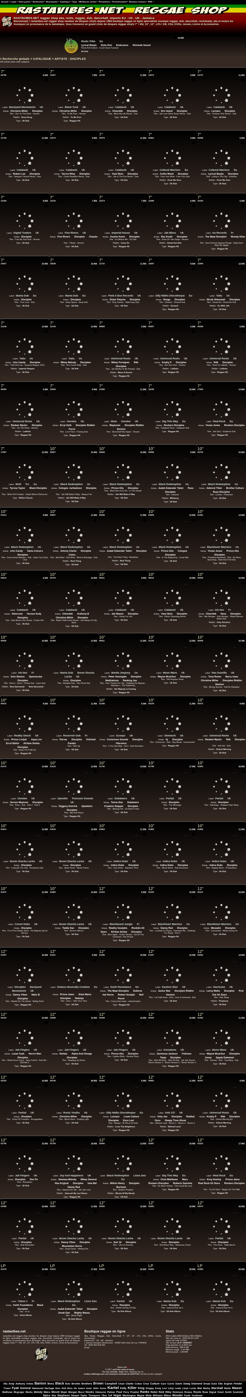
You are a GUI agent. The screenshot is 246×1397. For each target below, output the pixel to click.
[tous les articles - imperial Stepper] (36, 367)
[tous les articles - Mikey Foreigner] (131, 361)
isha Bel (92, 1183)
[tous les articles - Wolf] (23, 483)
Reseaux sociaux (137, 2)
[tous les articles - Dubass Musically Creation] (91, 986)
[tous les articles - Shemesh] (177, 734)
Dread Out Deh (174, 243)
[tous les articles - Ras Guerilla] (228, 672)
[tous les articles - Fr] (103, 40)
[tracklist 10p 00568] (185, 457)
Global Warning (223, 749)
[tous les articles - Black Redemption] (84, 483)
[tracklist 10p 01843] (87, 834)
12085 (151, 201)
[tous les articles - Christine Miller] (30, 110)
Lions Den (139, 1175)
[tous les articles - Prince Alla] (125, 487)
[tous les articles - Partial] (176, 797)
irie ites (219, 609)
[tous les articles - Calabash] (128, 106)
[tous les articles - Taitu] (224, 294)
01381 (200, 515)
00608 (102, 452)
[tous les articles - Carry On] (131, 242)
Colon (72, 554)
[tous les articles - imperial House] (132, 232)
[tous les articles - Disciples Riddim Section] (127, 428)
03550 (102, 1206)
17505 (200, 389)
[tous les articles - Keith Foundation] (34, 1304)
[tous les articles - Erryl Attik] (73, 424)
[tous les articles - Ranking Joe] (139, 679)
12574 (53, 138)
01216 (53, 766)
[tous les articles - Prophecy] (230, 1000)
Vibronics (121, 743)
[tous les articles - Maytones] (122, 424)
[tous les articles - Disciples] (44, 110)
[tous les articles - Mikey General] (52, 1182)
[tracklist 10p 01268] (136, 708)
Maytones (114, 425)
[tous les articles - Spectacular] (44, 675)
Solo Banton (18, 676)
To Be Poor (76, 117)
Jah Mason (117, 613)
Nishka (63, 1053)
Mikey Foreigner (120, 362)
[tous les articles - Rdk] (140, 361)
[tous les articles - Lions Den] (119, 1178)
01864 (102, 829)
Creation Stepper (113, 806)
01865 (151, 829)
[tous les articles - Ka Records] (228, 232)
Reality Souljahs (118, 928)
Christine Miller (19, 111)
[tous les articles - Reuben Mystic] (29, 424)
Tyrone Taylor (17, 488)
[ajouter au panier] (175, 37)
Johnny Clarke (68, 551)
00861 (151, 138)
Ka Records (219, 232)
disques (112, 24)
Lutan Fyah (18, 1053)
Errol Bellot (12, 743)
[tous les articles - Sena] (228, 613)
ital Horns (108, 994)
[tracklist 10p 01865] (185, 834)
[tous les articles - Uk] (45, 106)
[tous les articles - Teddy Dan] (76, 927)
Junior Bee (164, 990)
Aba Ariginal (62, 1183)
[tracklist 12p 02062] (234, 959)
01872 (3, 892)
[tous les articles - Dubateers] (129, 797)
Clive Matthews (169, 1179)
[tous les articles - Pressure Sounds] (95, 797)
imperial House (120, 232)
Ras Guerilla (219, 672)
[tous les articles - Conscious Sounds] (130, 738)
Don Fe (34, 1179)
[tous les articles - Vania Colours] (45, 550)
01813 (3, 829)
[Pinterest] (243, 1364)
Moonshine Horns (72, 1246)
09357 (151, 326)
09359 (3, 389)
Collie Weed (167, 173)
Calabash (120, 107)
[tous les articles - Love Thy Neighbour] (137, 1125)
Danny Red (167, 928)
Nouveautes (52, 2)
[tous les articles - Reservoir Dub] (82, 734)
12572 (151, 75)
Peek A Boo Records (120, 295)
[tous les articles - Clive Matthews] (180, 1178)
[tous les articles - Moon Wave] (179, 672)
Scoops (120, 735)
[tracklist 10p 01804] (234, 771)
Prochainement (119, 2)
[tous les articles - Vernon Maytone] (30, 801)
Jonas (208, 1057)
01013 (3, 515)
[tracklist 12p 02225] (38, 1085)
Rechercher (38, 2)
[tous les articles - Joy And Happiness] (85, 1174)
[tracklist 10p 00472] (234, 708)
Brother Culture (235, 488)
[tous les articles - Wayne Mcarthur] (178, 675)
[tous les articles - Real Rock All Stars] (222, 1182)
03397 (53, 1206)
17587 (3, 452)
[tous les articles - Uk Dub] (31, 119)
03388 (3, 1206)
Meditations (112, 680)
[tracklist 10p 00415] (38, 708)
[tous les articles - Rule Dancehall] (45, 685)
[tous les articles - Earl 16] (123, 1241)
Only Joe (162, 1116)
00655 (151, 515)
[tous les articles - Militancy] (181, 497)
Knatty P (167, 362)
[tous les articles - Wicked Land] (182, 1125)
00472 (200, 703)
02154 (3, 1018)
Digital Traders (22, 232)
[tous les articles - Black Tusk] (80, 106)
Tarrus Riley (68, 173)
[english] (10, 31)
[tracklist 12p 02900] (136, 1148)
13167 (53, 75)
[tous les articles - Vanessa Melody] (78, 1178)
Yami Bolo (117, 173)
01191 (53, 955)
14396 (102, 389)
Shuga (166, 299)
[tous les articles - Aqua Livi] (43, 738)
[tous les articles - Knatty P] (173, 361)
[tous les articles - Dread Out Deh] (183, 242)
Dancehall (116, 1336)
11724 (102, 263)
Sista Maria (84, 994)
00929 (200, 578)
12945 (200, 263)
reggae (80, 18)
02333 (151, 892)
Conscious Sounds (117, 739)
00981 (151, 1080)
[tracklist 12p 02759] (87, 1148)
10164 (200, 201)
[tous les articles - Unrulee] (78, 420)
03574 (200, 1206)
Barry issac (231, 676)
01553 (53, 703)
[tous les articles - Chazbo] (73, 239)
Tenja (163, 1057)
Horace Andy (34, 613)
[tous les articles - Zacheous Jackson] (179, 1052)
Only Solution (223, 622)
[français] (3, 31)
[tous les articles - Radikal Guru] (162, 1119)
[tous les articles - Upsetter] (69, 797)
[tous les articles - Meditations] (120, 679)
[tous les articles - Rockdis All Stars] (108, 931)
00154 (151, 703)
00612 (151, 578)
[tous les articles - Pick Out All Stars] (228, 993)
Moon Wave (170, 672)
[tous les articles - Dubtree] (144, 990)
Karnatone (170, 1049)
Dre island (167, 111)
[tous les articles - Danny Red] (175, 927)
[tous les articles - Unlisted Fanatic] (78, 742)
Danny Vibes (20, 994)
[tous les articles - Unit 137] (177, 1111)
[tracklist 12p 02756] (38, 1148)
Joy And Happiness (71, 1175)
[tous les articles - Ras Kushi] (174, 235)
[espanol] (6, 31)
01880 (53, 892)
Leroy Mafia (213, 990)
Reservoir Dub (72, 735)
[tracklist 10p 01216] (87, 771)
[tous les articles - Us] (231, 294)
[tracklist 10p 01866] (234, 834)
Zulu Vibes (87, 41)
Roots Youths (71, 1112)
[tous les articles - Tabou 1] (29, 1300)
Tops (74, 2)
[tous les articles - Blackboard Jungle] (134, 923)
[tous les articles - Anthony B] (91, 613)
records (113, 1372)
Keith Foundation (23, 1305)
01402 (200, 1018)
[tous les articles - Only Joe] (169, 1115)
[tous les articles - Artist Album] (33, 1314)
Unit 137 (170, 1112)
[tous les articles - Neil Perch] (126, 997)
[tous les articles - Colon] (77, 554)
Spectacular (35, 676)
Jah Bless (170, 232)
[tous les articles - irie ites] (226, 609)
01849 (102, 1018)
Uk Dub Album (75, 1319)
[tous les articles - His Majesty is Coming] (138, 688)
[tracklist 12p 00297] (234, 1085)
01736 (102, 766)
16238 (151, 389)
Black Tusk (71, 107)
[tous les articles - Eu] (190, 169)
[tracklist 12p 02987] (185, 1148)
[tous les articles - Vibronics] (128, 742)
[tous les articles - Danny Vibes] (29, 993)
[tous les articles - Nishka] (69, 1052)
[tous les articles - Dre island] (174, 110)
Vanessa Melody (67, 1179)
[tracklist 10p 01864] (136, 834)
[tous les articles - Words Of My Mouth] (137, 1192)
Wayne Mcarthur (167, 676)
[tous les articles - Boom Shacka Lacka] (73, 675)
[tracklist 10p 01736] (136, 771)
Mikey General (89, 1179)
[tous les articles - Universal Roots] (132, 357)
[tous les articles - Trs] (31, 483)
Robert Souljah (126, 994)
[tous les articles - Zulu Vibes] (96, 40)
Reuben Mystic (19, 425)
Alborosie (17, 613)
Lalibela (174, 368)
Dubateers (120, 798)
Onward (174, 306)
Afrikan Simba (31, 743)
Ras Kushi (167, 236)
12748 (3, 138)
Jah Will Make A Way (76, 498)
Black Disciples (38, 488)
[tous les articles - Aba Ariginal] (70, 1182)
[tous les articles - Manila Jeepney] (132, 672)
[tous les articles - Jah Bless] (178, 232)
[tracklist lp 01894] (185, 1274)
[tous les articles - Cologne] (189, 550)
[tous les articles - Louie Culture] (141, 1115)
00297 (200, 1080)
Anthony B (83, 613)
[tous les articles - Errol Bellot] (21, 742)
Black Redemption (71, 484)
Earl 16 (117, 1242)
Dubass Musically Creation (73, 987)
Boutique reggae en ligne (104, 1331)
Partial (170, 798)
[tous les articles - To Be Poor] (83, 116)
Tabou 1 (22, 1301)
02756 (3, 1143)
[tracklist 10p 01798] (185, 771)
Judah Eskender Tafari (171, 488)
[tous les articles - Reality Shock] (32, 734)
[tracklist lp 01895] (234, 1274)
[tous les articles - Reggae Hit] (94, 50)
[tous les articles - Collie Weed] (175, 173)
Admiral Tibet (214, 488)
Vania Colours (35, 551)
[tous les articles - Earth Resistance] (133, 986)
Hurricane (219, 987)
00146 (53, 1080)
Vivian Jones (213, 425)
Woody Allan (238, 236)
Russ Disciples (221, 492)
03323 (200, 1143)
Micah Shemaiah (216, 299)
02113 (200, 892)
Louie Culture (131, 1116)
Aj (167, 739)
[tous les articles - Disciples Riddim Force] (77, 428)
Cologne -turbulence (70, 488)
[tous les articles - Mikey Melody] (78, 361)
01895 (200, 1269)
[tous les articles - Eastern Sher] (180, 986)
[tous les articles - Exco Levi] (136, 1119)
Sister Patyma (117, 299)
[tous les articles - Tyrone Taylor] (27, 487)
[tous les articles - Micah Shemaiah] (227, 298)
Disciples (37, 111)
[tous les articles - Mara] (189, 1178)
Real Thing (76, 561)
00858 (200, 138)
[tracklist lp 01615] (87, 1274)
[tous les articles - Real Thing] (83, 560)
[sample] (171, 37)
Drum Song (26, 117)
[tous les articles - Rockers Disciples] (186, 424)
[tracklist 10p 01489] (87, 645)
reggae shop (49, 18)
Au (35, 484)
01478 (3, 1269)
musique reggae (168, 21)
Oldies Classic (26, 498)
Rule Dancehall (36, 686)
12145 (53, 326)
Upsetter (62, 798)
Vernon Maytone (19, 802)
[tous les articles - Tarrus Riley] (77, 173)
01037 (151, 955)
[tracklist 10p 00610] (38, 582)
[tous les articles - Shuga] (172, 298)
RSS (150, 2)
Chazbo (93, 236)
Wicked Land (174, 1126)
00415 (3, 703)
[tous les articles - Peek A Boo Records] (135, 294)
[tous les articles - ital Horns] (115, 993)
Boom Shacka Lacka (22, 861)
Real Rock (219, 421)
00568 (151, 452)
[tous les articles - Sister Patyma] (127, 298)
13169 (3, 201)
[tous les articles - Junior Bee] (172, 990)
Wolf (18, 484)
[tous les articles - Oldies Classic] (34, 497)
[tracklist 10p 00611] (136, 582)
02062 (200, 955)
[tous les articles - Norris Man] (43, 1052)
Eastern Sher (170, 987)
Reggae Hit (86, 51)
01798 (151, 766)
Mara (185, 1179)
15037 (3, 263)
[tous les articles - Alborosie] (24, 613)
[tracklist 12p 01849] (136, 1022)
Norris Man (35, 1053)
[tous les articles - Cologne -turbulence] (83, 487)
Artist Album (26, 1315)
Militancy (174, 498)
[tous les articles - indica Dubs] (130, 860)
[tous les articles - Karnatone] (178, 1049)
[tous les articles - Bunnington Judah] (104, 44)
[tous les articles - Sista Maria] (93, 993)
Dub (108, 1336)
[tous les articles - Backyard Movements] (37, 106)
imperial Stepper (27, 368)
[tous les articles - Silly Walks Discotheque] (186, 294)
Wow (114, 421)
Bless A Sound (125, 372)
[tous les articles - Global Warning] (233, 748)
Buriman (121, 1187)
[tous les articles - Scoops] (127, 734)
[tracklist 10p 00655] (185, 520)
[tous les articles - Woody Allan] (221, 239)
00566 (102, 515)
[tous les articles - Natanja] (85, 997)
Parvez (63, 739)
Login (13, 2)
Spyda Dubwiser (225, 1057)
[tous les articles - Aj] (170, 738)
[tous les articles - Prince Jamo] (76, 993)
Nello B (35, 994)
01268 (102, 703)
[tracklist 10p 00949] (234, 645)
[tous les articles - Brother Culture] (210, 491)
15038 (53, 263)
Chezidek (117, 111)
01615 (53, 1269)
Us (228, 295)
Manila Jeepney (120, 672)
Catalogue (65, 2)
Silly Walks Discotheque (170, 295)
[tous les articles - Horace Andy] (43, 613)
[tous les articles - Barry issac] (240, 675)
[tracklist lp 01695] (136, 1274)
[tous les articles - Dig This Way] (180, 420)
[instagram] (235, 1364)
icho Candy (19, 362)
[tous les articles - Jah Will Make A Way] (87, 497)
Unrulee (71, 421)
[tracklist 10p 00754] (87, 582)
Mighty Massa (82, 1312)
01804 (200, 766)
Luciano (215, 111)
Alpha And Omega (81, 1053)
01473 (3, 766)
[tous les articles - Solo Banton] (26, 675)
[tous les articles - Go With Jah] (231, 304)
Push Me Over (174, 180)
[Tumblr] (239, 1364)
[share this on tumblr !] (46, 84)
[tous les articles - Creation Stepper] (125, 805)
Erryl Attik (65, 425)
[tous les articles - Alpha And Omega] (94, 1052)
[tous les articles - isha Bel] (65, 1186)
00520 (151, 1018)
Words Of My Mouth (125, 1193)
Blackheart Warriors (219, 547)
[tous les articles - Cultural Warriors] (182, 169)
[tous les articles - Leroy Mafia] (222, 990)
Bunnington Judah (91, 45)
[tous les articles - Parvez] (69, 738)
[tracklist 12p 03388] (38, 1211)
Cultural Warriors (170, 169)
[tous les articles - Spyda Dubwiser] (236, 1056)
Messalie (216, 928)
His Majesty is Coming (125, 689)
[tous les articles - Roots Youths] (81, 1111)
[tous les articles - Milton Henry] (126, 1182)
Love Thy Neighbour (125, 1126)
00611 (102, 578)
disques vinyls (88, 21)
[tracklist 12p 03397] (87, 1211)
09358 (200, 326)
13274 (102, 201)
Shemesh (170, 735)
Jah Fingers (22, 1049)
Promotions (104, 2)
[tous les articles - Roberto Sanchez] (194, 1182)
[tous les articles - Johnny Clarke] (78, 550)
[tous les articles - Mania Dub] (30, 294)
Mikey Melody (68, 362)
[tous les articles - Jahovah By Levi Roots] (89, 1192)
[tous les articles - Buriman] (128, 1186)
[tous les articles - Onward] (180, 304)
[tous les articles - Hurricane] (227, 986)
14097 (151, 263)
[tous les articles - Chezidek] (124, 110)
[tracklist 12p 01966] (87, 1022)
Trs (27, 484)
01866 (200, 829)
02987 (151, 1143)
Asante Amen (117, 236)
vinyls (130, 24)
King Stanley (214, 1179)
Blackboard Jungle (121, 924)
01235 (151, 641)
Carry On (125, 243)
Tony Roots (214, 676)
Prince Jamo (67, 994)
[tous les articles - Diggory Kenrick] (79, 805)
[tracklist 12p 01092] (136, 1085)
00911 (102, 641)
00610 (3, 578)
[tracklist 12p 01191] (87, 959)
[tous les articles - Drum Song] (34, 116)
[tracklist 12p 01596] (136, 959)
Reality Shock (22, 735)
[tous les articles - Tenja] (168, 1056)
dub (89, 18)
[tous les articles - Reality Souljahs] (129, 927)
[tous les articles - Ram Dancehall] (26, 685)
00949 (200, 641)
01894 (151, 1269)
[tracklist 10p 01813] (38, 834)
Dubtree (137, 990)
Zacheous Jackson (167, 1053)
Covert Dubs (22, 924)
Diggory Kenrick (68, 806)
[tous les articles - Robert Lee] (27, 173)
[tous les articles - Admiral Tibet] (224, 487)
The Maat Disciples (215, 236)
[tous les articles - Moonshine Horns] (84, 1245)
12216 (53, 201)
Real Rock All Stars (209, 1183)
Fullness (186, 1053)
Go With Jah (223, 306)
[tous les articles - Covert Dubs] (32, 923)
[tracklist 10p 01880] (87, 897)
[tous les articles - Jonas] (213, 1056)
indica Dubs (120, 861)
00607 (53, 452)
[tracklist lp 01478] (38, 1274)
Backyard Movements (22, 107)
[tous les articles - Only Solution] (232, 621)
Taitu (219, 295)
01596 (102, 955)
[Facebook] (228, 1364)
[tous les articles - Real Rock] (227, 420)
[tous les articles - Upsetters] (94, 805)
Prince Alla (117, 488)
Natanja (79, 998)
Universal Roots (120, 358)
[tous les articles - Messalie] (223, 927)
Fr (99, 41)
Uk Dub (25, 121)
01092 (102, 1080)
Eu (186, 169)
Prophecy (223, 1001)
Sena (223, 613)
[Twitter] (232, 1364)
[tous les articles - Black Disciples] (24, 491)
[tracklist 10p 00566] (136, 520)
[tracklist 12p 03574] (234, 1211)
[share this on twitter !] (37, 84)
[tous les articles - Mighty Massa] (91, 1312)
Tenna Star (117, 802)
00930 (3, 641)
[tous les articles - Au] (38, 483)
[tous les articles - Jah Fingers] (31, 1049)
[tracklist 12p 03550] (136, 1211)
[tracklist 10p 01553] (87, 708)
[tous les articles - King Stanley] (223, 1178)
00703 (200, 452)
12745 (102, 75)
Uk (41, 107)
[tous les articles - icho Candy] (27, 361)
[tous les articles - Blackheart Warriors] (233, 546)
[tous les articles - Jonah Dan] (72, 1312)
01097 (3, 955)
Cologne (182, 551)
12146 (3, 326)
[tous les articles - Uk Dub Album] (84, 1318)
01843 (53, 829)
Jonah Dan (64, 1312)
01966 (53, 1018)
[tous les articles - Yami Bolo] (125, 173)
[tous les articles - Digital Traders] (33, 232)
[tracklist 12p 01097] (38, 959)
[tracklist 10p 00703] (234, 457)
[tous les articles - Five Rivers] (80, 232)
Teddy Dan (68, 928)
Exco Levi (128, 1120)
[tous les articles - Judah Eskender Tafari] (185, 487)
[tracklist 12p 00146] (87, 1085)
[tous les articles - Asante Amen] (127, 235)
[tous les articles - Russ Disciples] (177, 491)
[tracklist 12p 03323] (234, 1148)
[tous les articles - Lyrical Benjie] (225, 173)
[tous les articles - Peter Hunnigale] (128, 675)
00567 (53, 515)
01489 (53, 641)
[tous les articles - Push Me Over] (183, 179)
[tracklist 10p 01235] (185, 645)
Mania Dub (22, 295)
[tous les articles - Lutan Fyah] (26, 1052)
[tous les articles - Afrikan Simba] (41, 742)
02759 (53, 1143)
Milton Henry (117, 1183)
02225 (3, 1080)
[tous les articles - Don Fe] (39, 1178)
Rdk (136, 362)
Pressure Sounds (82, 798)
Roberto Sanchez (182, 1183)
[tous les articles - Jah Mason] (125, 613)
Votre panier (24, 2)
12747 (200, 75)
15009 (53, 389)
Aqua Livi (36, 739)
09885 (102, 326)
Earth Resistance (120, 987)
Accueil (4, 2)
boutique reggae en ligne (128, 21)
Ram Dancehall (17, 686)
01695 (102, 1269)
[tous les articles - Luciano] (222, 110)
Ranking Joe (130, 680)
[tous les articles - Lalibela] (180, 367)
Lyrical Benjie (216, 173)
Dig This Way (170, 421)
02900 (102, 1143)
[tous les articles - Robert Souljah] (137, 993)
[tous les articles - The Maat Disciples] (228, 235)
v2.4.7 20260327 (184, 1343)
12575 (102, 138)
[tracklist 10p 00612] (185, 582)
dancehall (101, 18)
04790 (3, 75)
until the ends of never (123, 1369)
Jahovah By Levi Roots (76, 1193)
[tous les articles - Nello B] (41, 993)
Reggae (100, 1336)
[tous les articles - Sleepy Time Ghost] (188, 1119)
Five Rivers (71, 232)
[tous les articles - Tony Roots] (223, 675)
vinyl (121, 1372)
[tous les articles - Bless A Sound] (134, 371)
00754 (53, 578)
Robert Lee (19, 173)
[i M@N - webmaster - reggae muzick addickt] (138, 1369)
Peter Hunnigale (117, 676)
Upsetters (86, 806)
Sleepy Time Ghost (175, 1120)
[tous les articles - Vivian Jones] (222, 424)
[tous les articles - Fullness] (193, 1052)
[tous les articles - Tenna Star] (125, 801)
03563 (151, 1206)
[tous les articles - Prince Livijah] (28, 738)
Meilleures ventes (87, 2)
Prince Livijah (19, 739)
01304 (102, 892)
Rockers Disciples (174, 425)
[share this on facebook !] (41, 84)
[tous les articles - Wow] (118, 420)
